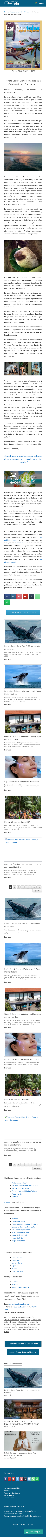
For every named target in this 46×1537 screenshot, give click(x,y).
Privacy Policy (9, 1495)
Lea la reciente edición (12, 1488)
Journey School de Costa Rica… (23, 1352)
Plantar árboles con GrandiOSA (17, 822)
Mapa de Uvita (17, 1238)
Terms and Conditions (12, 1493)
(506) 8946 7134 (19, 1307)
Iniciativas (7, 1325)
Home (6, 12)
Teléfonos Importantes (21, 1230)
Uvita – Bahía (17, 1263)
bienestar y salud (17, 1327)
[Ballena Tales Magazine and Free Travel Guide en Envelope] (29, 1479)
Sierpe (14, 1268)
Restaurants (17, 1194)
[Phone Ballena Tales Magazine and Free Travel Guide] (37, 596)
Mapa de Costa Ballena (21, 1232)
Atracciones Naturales (21, 1188)
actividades (25, 1325)
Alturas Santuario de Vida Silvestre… (23, 1344)
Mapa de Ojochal (18, 1241)
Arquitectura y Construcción (20, 12)
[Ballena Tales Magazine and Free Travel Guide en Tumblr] (31, 596)
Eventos (15, 1282)
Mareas (15, 1219)
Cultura (7, 1322)
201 (39, 887)
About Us (7, 1491)
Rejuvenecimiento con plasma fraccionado (21, 781)
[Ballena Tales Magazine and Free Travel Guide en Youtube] (25, 596)
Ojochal (15, 1266)
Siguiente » (37, 891)
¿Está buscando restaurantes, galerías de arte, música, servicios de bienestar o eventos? (23, 459)
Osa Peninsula (17, 1271)
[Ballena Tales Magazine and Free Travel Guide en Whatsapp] (7, 602)
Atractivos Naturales (11, 1320)
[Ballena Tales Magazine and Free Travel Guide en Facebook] (7, 596)
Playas (7, 1202)
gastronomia (33, 1322)
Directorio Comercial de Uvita (23, 1227)
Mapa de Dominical (19, 1235)
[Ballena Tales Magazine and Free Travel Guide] (11, 3)
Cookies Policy (9, 1498)
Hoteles (15, 1197)
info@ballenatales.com (32, 1516)
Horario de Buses (19, 1221)
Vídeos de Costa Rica (20, 1287)
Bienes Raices (25, 1320)
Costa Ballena (17, 1257)
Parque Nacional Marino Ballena (24, 1191)
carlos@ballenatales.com (19, 1304)
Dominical (16, 1260)
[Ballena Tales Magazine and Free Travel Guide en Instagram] (13, 596)
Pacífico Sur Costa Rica (20, 1329)
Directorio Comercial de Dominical (25, 1224)
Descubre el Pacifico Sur (19, 1322)
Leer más (7, 659)
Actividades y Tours (19, 1183)
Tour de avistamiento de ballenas (25, 1186)
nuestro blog (20, 543)
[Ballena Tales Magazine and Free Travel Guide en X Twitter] (17, 1479)
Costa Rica (28, 1327)
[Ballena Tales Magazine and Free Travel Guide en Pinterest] (19, 596)
